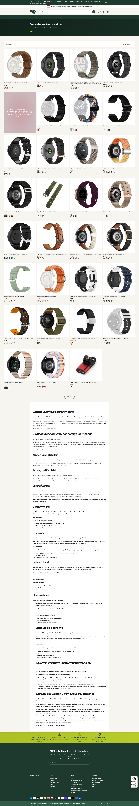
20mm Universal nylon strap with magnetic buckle (15, 82)
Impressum (66, 803)
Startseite (32, 38)
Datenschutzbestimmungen (43, 803)
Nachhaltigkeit (96, 782)
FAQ (72, 778)
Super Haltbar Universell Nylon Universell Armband (48, 338)
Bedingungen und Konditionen (56, 803)
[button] (32, 17)
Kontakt (73, 792)
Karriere (94, 784)
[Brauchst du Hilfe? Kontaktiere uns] (104, 12)
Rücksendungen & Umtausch (79, 790)
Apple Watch (53, 778)
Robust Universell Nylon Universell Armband (47, 296)
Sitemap (83, 803)
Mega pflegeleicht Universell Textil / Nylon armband (48, 211)
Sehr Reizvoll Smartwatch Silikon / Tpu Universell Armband (116, 211)
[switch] (134, 786)
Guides (73, 786)
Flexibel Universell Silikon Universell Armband (14, 296)
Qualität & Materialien (98, 780)
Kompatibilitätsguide (77, 784)
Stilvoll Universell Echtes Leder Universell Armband (114, 254)
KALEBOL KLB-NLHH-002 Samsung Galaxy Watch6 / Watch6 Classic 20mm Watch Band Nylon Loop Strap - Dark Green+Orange (85, 83)
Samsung (51, 17)
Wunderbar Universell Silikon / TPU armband (113, 82)
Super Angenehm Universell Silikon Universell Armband (82, 211)
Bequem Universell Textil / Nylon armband (46, 382)
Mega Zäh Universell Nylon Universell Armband (114, 168)
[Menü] (137, 777)
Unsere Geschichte (97, 778)
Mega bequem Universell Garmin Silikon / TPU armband (115, 338)
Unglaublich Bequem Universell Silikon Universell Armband (83, 296)
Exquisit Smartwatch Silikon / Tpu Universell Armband (49, 168)
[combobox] (67, 12)
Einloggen (107, 2)
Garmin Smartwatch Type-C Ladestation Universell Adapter (84, 382)
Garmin (38, 17)
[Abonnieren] (88, 763)
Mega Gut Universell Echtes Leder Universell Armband (82, 338)
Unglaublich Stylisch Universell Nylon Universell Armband (50, 126)
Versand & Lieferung (76, 788)
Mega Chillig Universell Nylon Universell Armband (81, 126)
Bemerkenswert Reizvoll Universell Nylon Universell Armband (117, 126)
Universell (58, 17)
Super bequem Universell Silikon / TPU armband (114, 296)
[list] (69, 6)
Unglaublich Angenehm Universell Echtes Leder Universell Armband (85, 254)
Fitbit (44, 17)
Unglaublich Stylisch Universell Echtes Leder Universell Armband (51, 254)
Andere (66, 17)
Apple (31, 17)
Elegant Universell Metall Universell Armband (80, 168)
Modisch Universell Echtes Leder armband (13, 382)
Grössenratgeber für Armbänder (76, 781)
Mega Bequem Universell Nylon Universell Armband (15, 211)
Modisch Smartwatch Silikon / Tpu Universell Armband (16, 168)
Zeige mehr (33, 31)
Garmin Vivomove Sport (42, 38)
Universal (52, 786)
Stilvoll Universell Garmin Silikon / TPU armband (47, 82)
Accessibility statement (75, 803)
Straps (34, 803)
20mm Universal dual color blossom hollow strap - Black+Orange (18, 338)
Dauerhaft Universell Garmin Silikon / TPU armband (15, 254)
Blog (93, 786)
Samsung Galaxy (54, 782)
